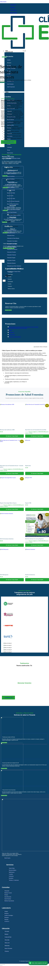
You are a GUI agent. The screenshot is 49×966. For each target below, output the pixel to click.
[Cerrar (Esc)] (4, 964)
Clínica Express (3, 1)
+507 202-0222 (13, 10)
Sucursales (12, 7)
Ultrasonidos (8, 221)
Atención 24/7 (13, 4)
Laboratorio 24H (9, 51)
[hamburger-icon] (24, 50)
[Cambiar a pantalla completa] (1, 964)
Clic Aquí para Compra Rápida (12, 436)
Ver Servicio (2, 82)
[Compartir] (3, 964)
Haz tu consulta (13, 12)
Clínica (6, 92)
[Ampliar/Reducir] (0, 964)
